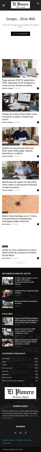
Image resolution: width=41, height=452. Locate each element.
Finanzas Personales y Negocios (11, 76)
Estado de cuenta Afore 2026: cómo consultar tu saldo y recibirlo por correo (19, 117)
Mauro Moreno (6, 224)
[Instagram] (20, 433)
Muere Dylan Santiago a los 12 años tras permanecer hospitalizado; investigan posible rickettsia (19, 219)
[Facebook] (15, 433)
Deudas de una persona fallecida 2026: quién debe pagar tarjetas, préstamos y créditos (18, 151)
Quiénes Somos (8, 440)
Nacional (5, 212)
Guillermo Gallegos (7, 88)
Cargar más (19, 263)
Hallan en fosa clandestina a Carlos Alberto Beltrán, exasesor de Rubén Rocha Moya (19, 253)
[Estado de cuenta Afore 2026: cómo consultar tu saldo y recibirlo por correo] (20, 102)
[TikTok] (26, 433)
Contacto (19, 440)
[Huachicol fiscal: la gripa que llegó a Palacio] (7, 294)
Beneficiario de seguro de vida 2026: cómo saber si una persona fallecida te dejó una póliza (19, 185)
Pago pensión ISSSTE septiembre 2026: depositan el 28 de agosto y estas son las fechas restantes (18, 83)
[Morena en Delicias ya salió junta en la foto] (7, 304)
